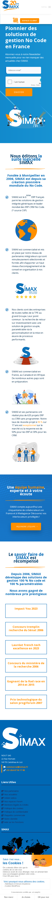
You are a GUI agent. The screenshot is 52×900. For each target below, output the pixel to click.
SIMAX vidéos (10, 798)
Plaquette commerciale (14, 815)
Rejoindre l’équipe (26, 526)
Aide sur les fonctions (14, 822)
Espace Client (29, 20)
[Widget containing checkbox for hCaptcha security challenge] (23, 82)
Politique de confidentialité (16, 811)
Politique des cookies (13, 808)
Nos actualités (10, 794)
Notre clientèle (10, 818)
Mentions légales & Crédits (16, 804)
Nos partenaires (11, 791)
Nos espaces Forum (13, 801)
